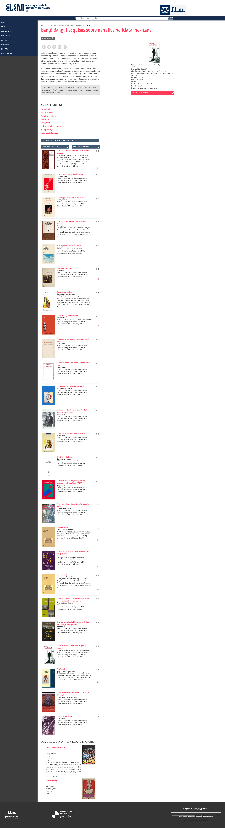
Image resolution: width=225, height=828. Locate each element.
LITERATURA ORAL (6, 54)
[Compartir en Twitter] (49, 47)
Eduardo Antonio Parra (65, 76)
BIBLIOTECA (4, 49)
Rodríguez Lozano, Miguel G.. (65, 603)
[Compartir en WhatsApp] (59, 47)
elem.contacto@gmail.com (190, 816)
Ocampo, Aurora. (61, 226)
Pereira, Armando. (62, 200)
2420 (76, 155)
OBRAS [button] (3, 27)
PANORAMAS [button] (5, 31)
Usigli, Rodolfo (45, 109)
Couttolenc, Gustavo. (62, 176)
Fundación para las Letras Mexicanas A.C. (183, 815)
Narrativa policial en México (49, 133)
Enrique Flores (153, 65)
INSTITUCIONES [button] (6, 40)
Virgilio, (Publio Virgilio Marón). (66, 530)
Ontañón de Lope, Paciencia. (64, 459)
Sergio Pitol (81, 74)
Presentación (186, 808)
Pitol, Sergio (45, 119)
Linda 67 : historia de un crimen (51, 126)
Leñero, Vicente (45, 123)
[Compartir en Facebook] (43, 47)
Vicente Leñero (92, 74)
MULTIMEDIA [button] (5, 45)
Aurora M (67, 155)
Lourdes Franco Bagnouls (74, 296)
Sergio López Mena (73, 531)
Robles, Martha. (61, 344)
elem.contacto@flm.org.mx (205, 816)
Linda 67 (58, 58)
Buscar (170, 18)
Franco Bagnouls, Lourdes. (64, 509)
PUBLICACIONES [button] (6, 36)
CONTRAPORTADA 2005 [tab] (48, 38)
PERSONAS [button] (4, 22)
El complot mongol (47, 130)
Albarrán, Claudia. (72, 697)
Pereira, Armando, (62, 697)
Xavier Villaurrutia (65, 300)
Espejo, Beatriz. (61, 318)
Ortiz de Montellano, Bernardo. (66, 294)
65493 (133, 67)
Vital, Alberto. (61, 414)
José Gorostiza (68, 298)
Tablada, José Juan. (62, 556)
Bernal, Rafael (50, 786)
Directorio (206, 808)
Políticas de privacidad (192, 809)
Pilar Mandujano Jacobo (73, 558)
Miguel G (160, 65)
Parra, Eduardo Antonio (48, 116)
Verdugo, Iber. (61, 247)
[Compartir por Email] (64, 47)
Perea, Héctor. (61, 718)
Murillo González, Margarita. (65, 388)
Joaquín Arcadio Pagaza (74, 579)
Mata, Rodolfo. (61, 626)
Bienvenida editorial (196, 808)
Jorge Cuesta (60, 298)
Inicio (42, 25)
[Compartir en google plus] (54, 47)
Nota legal (202, 809)
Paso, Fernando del (47, 113)
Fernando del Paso (48, 76)
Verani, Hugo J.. (61, 270)
